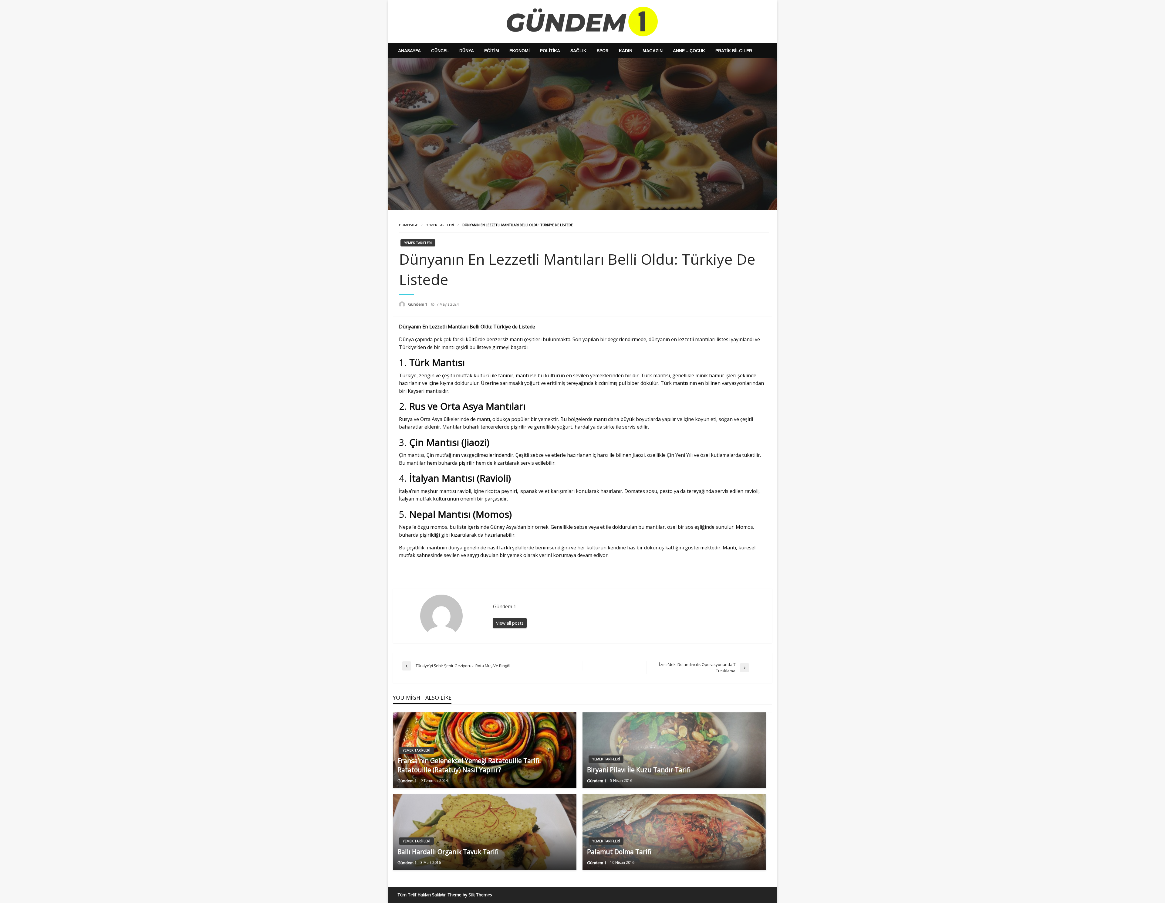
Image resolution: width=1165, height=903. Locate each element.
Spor (603, 50)
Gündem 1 (418, 304)
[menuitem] (409, 50)
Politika (550, 50)
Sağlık (578, 50)
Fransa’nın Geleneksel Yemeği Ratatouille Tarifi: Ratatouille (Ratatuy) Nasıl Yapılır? (469, 765)
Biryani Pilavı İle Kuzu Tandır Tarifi (639, 770)
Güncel (440, 50)
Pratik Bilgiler (733, 50)
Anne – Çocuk (689, 50)
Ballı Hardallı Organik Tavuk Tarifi (447, 851)
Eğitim (491, 50)
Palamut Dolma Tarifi (619, 851)
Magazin (653, 50)
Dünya (466, 50)
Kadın (625, 50)
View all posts (510, 623)
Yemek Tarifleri (440, 224)
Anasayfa (409, 50)
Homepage (408, 224)
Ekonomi (519, 50)
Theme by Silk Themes (469, 895)
